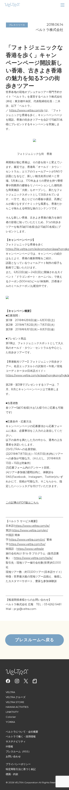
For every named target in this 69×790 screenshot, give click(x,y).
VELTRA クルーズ (15, 697)
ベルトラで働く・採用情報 (21, 736)
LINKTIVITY (12, 711)
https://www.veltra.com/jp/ (32, 525)
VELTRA (10, 692)
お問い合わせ (13, 756)
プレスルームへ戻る (34, 640)
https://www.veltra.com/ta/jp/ (33, 558)
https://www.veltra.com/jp (26, 110)
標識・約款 (12, 774)
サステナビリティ (16, 741)
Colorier (11, 716)
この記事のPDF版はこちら (22, 502)
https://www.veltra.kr (30, 549)
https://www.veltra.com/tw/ (27, 544)
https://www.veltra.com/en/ (30, 530)
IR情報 (9, 746)
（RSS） (26, 751)
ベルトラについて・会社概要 (22, 731)
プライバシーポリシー (18, 764)
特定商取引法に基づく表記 (21, 769)
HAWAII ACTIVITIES (17, 706)
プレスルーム (13, 751)
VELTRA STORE (15, 702)
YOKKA (10, 721)
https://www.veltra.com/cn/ (27, 539)
